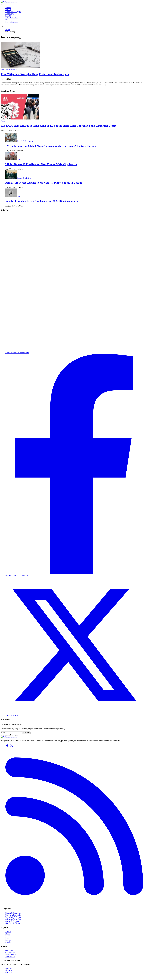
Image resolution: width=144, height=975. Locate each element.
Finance (8, 10)
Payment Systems (11, 22)
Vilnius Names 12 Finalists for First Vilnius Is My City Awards (41, 164)
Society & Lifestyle (24, 178)
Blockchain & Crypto (13, 12)
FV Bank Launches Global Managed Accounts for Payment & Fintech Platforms (51, 145)
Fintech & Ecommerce (25, 141)
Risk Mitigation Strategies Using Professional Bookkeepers (35, 74)
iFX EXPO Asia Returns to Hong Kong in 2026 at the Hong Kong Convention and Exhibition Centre (58, 125)
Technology (9, 14)
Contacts (8, 970)
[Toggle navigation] (2, 4)
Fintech (8, 8)
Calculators (9, 20)
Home (7, 30)
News (3, 121)
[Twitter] (11, 746)
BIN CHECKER (11, 18)
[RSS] (74, 904)
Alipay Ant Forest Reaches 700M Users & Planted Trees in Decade (43, 182)
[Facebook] (7, 746)
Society (8, 16)
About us (8, 968)
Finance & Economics (9, 69)
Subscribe (26, 733)
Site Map (8, 972)
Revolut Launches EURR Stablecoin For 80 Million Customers (41, 201)
